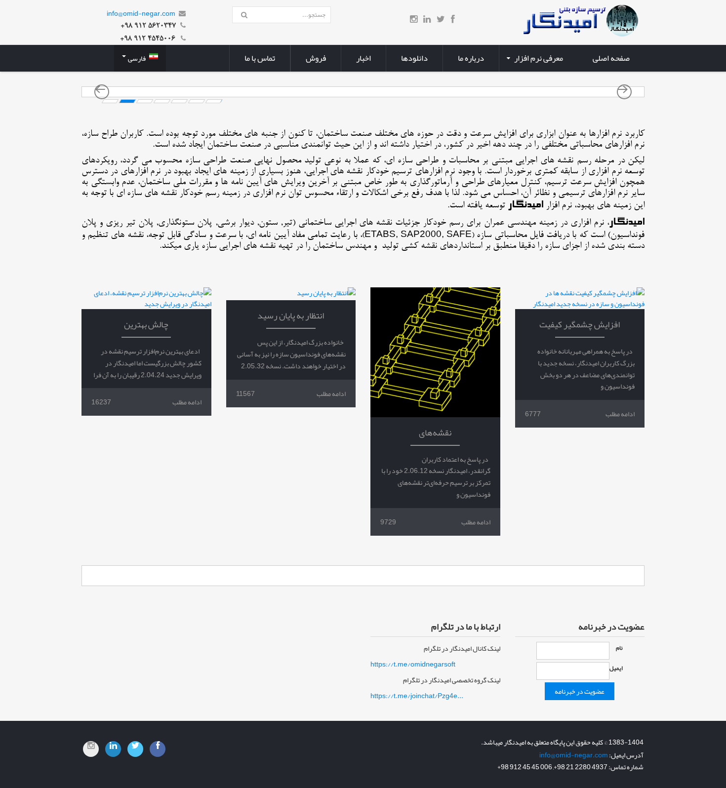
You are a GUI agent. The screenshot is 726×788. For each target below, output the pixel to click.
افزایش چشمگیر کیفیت (579, 324)
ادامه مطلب (620, 413)
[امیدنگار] (580, 23)
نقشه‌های (435, 432)
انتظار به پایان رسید (290, 315)
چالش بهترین (146, 324)
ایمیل (616, 668)
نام (619, 647)
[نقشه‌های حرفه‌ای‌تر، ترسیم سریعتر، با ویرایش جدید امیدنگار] (435, 352)
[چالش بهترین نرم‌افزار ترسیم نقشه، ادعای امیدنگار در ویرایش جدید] (146, 298)
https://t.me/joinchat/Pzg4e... (416, 696)
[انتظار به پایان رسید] (291, 293)
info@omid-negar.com (141, 13)
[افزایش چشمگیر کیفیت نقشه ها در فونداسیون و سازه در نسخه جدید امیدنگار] (580, 298)
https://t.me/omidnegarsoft (412, 664)
